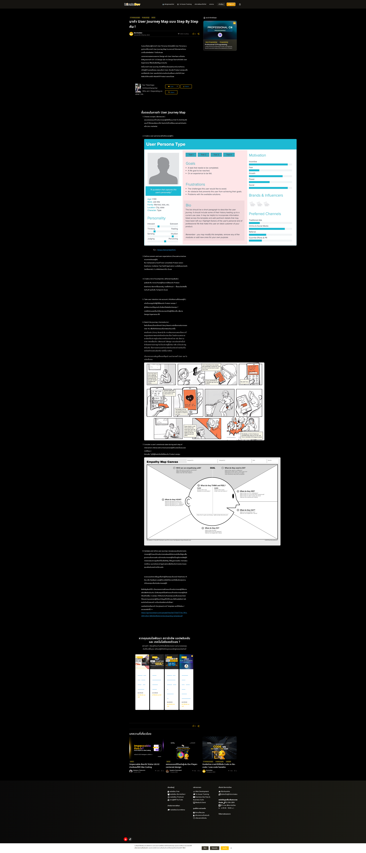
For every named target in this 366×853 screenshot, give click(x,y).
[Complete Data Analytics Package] (172, 661)
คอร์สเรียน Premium (177, 797)
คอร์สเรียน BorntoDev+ (178, 794)
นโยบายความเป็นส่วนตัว (201, 815)
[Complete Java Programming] (142, 661)
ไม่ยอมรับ (214, 848)
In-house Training (202, 794)
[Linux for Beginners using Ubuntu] (186, 661)
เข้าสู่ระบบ (231, 4)
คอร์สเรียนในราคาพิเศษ (177, 810)
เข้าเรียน (221, 4)
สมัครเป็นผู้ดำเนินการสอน (229, 794)
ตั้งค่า (184, 848)
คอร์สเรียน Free (174, 791)
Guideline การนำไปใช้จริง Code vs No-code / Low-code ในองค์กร (218, 766)
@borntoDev (231, 805)
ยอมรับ (225, 848)
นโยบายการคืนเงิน (201, 818)
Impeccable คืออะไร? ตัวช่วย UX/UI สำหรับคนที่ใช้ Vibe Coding (144, 766)
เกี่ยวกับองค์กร (225, 791)
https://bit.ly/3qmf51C (166, 250)
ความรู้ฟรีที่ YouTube (176, 800)
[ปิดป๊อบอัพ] (231, 848)
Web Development (202, 791)
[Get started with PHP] (157, 661)
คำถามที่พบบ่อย (200, 812)
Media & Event (200, 802)
